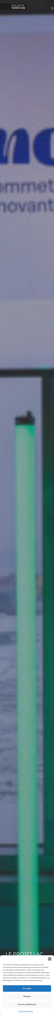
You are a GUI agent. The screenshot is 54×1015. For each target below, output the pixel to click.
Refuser (27, 996)
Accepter (27, 988)
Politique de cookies (25, 1011)
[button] (49, 958)
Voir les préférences (27, 1004)
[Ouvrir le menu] (52, 8)
